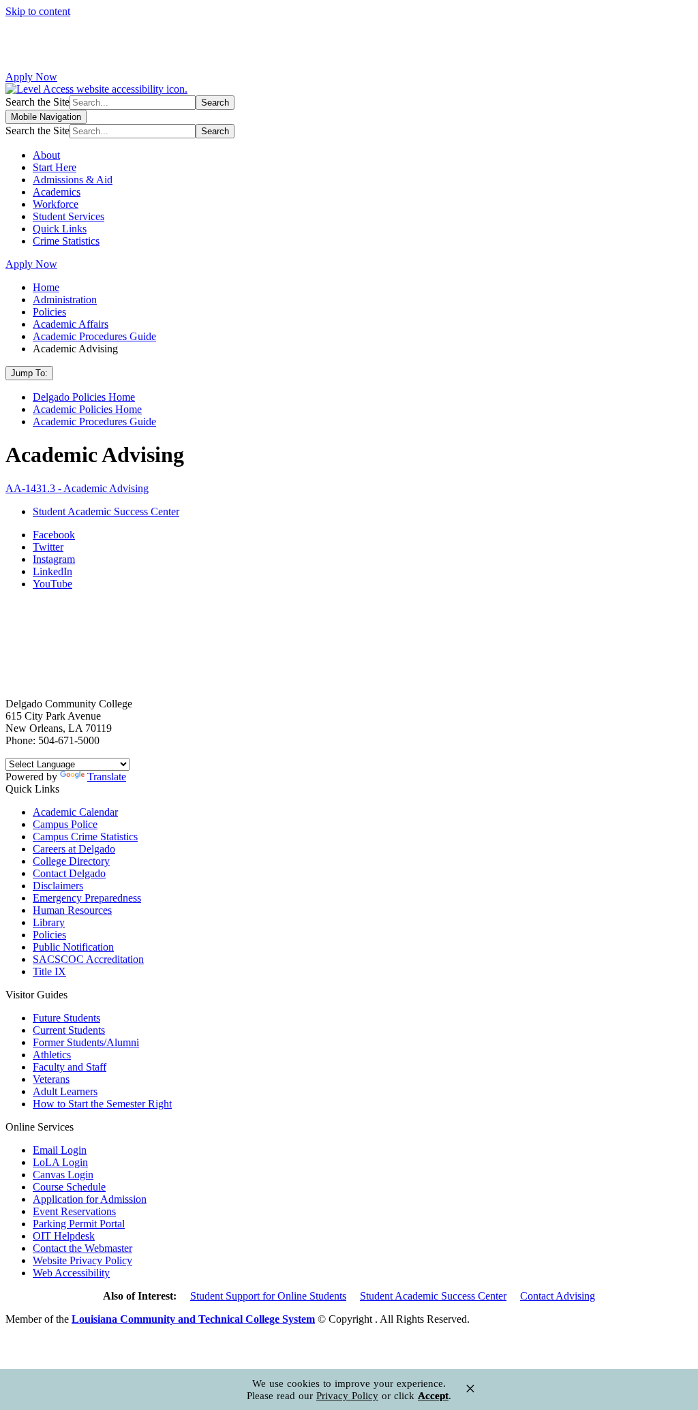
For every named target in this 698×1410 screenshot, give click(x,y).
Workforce (55, 204)
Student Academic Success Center (433, 1296)
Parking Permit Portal (79, 1223)
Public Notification (73, 947)
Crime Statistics (66, 241)
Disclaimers (58, 885)
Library (49, 922)
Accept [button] (433, 1395)
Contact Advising (557, 1296)
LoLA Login (60, 1162)
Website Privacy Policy (82, 1260)
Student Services (68, 216)
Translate (106, 776)
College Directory (71, 861)
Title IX (49, 971)
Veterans (51, 1079)
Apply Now (31, 76)
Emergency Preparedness (87, 898)
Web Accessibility (71, 1272)
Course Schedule (69, 1187)
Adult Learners (65, 1091)
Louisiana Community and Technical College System (193, 1319)
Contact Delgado (69, 873)
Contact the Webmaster (82, 1248)
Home (46, 287)
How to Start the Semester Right (102, 1103)
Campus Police (65, 824)
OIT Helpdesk (64, 1236)
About (46, 155)
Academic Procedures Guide (94, 336)
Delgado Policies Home (84, 397)
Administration (65, 299)
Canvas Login (63, 1174)
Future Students (66, 1018)
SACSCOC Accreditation (88, 959)
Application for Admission (90, 1199)
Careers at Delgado (74, 849)
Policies (49, 312)
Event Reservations (74, 1211)
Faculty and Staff (69, 1067)
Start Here (54, 167)
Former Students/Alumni (86, 1042)
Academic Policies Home (87, 409)
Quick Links (60, 228)
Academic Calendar (75, 812)
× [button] (470, 1388)
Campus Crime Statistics (85, 836)
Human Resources (72, 910)
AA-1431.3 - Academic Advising (77, 488)
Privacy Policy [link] (347, 1395)
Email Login (60, 1150)
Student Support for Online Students (268, 1296)
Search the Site (37, 102)
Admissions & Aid (72, 179)
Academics (56, 192)
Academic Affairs (70, 324)
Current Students (69, 1030)
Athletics (52, 1054)
